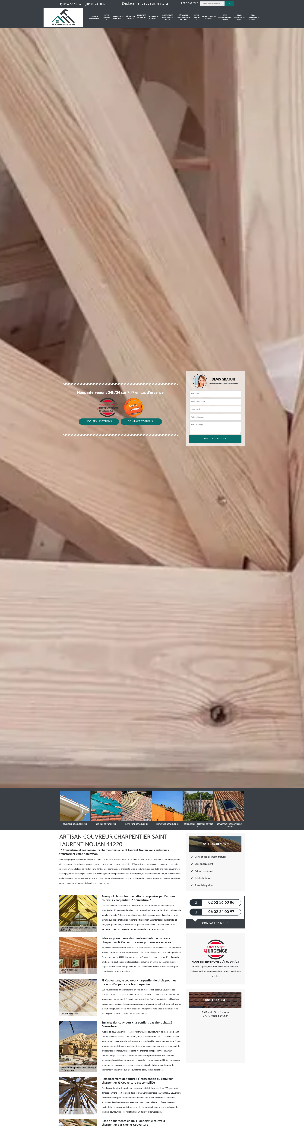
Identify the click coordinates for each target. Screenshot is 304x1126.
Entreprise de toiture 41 (153, 18)
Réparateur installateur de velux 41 (183, 18)
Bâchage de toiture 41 (130, 18)
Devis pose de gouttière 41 (118, 18)
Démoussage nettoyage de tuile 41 (167, 18)
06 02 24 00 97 (96, 4)
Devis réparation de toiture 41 (253, 18)
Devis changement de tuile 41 (224, 18)
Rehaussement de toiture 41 (209, 18)
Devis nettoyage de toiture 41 (239, 18)
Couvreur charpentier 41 (94, 18)
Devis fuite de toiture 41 (141, 18)
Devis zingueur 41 (106, 18)
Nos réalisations (99, 421)
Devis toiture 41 (197, 18)
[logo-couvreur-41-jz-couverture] (63, 17)
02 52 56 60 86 (72, 4)
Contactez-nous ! (141, 421)
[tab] (152, 450)
